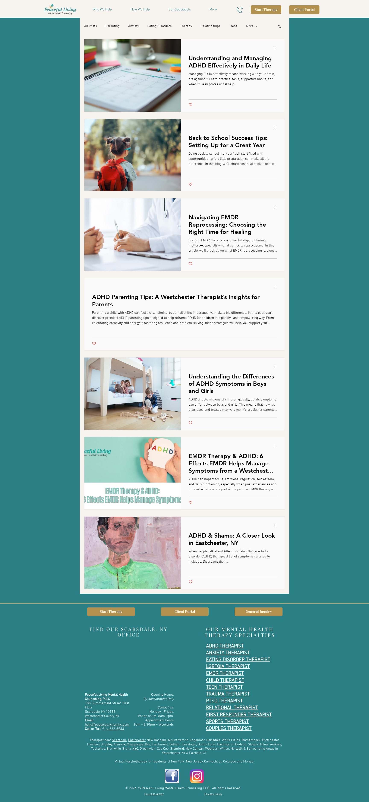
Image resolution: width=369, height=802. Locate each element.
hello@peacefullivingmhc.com (107, 725)
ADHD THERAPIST (225, 646)
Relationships (211, 26)
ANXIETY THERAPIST (228, 653)
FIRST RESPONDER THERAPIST (239, 715)
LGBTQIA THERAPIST (228, 667)
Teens (233, 26)
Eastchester (136, 740)
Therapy (186, 26)
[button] (219, 10)
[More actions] (276, 48)
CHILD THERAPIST (225, 680)
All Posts (90, 26)
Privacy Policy (213, 794)
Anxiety (133, 26)
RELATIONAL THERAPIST (232, 708)
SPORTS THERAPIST (227, 722)
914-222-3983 (113, 729)
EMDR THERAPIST (225, 673)
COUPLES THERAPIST (229, 729)
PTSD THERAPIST (224, 701)
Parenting (112, 26)
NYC (135, 749)
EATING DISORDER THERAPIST (238, 660)
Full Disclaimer (154, 794)
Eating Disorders (159, 26)
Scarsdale (119, 740)
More (249, 26)
